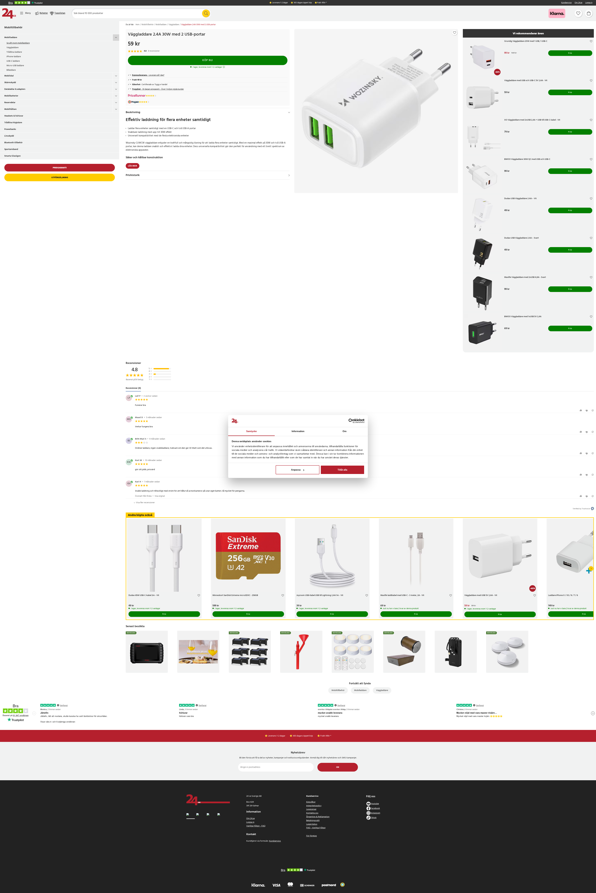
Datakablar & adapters (14, 89)
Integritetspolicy (313, 806)
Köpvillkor (311, 802)
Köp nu (207, 60)
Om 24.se (578, 2)
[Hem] (9, 13)
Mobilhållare (10, 109)
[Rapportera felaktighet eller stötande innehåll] (592, 410)
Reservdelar (9, 102)
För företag (311, 836)
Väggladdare (12, 47)
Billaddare (11, 70)
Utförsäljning (59, 177)
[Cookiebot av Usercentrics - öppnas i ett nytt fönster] (350, 421)
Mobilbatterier (11, 96)
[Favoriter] (578, 13)
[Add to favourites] (454, 32)
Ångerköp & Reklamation (318, 817)
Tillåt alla (342, 469)
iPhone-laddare (14, 56)
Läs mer (132, 166)
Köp (570, 53)
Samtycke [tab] (251, 431)
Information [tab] (298, 431)
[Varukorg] (589, 13)
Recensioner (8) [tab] (133, 388)
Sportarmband (11, 149)
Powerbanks (10, 129)
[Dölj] (289, 112)
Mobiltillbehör (13, 27)
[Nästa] (591, 568)
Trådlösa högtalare (13, 122)
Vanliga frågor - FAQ (255, 826)
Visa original (160, 496)
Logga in (588, 2)
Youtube (375, 804)
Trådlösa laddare (14, 52)
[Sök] (206, 13)
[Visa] (289, 175)
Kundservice (566, 2)
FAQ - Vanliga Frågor (316, 828)
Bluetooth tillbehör (13, 142)
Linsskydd (9, 136)
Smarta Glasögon (12, 156)
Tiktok (374, 818)
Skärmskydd (10, 82)
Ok (337, 767)
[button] (342, 884)
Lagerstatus (311, 824)
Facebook (375, 808)
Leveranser (311, 809)
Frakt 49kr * (322, 2)
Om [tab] (344, 431)
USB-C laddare (13, 61)
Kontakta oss (312, 813)
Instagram (375, 813)
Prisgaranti (60, 167)
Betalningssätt (313, 820)
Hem (137, 24)
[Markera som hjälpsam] (581, 410)
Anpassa (295, 469)
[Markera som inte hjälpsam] (587, 410)
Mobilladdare (10, 37)
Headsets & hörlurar (13, 116)
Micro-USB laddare (15, 65)
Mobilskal (9, 76)
